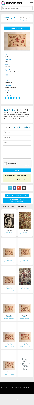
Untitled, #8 (25, 344)
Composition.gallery (21, 20)
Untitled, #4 (25, 260)
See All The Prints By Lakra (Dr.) (18, 196)
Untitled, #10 (9, 316)
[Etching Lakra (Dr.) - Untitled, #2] (9, 248)
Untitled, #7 (9, 373)
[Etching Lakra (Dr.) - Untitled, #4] (25, 248)
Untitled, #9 (25, 316)
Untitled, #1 (9, 288)
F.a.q (17, 399)
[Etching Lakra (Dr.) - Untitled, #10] (9, 305)
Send (17, 170)
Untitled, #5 (9, 344)
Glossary (30, 387)
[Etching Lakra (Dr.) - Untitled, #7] (9, 361)
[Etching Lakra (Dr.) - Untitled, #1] (9, 277)
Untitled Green (25, 288)
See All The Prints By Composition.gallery (17, 200)
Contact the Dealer (17, 28)
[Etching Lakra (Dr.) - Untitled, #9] (25, 305)
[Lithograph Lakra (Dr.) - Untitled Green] (25, 277)
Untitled (25, 232)
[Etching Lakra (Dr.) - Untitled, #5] (9, 333)
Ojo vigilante (9, 232)
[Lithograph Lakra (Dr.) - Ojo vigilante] (9, 220)
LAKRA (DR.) (9, 17)
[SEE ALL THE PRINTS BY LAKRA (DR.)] (25, 375)
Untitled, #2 (9, 260)
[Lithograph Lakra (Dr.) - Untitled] (25, 220)
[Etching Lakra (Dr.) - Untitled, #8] (25, 333)
